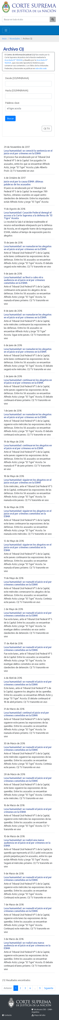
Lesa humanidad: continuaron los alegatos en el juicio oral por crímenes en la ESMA (28, 381)
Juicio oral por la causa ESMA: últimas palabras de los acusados (23, 183)
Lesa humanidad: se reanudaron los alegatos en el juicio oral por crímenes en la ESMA (27, 247)
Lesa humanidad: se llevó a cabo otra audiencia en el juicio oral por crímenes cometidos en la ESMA (24, 280)
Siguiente (48, 988)
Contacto (8, 1015)
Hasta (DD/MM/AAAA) (16, 90)
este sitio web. (41, 68)
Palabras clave (12, 102)
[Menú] (6, 30)
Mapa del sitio (39, 1015)
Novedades (15, 38)
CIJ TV (47, 128)
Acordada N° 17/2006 (13, 60)
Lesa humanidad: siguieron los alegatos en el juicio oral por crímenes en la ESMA (27, 481)
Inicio (4, 38)
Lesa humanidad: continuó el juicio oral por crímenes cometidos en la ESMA (26, 714)
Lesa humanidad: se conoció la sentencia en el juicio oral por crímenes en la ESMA (28, 152)
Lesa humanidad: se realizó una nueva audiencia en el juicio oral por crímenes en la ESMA (27, 842)
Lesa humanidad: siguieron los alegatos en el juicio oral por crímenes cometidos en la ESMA (27, 513)
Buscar (10, 118)
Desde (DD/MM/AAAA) (17, 78)
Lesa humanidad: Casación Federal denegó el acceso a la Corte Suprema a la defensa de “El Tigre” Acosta (28, 215)
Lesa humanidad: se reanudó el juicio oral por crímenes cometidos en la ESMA (28, 583)
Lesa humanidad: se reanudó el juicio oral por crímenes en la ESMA (28, 810)
